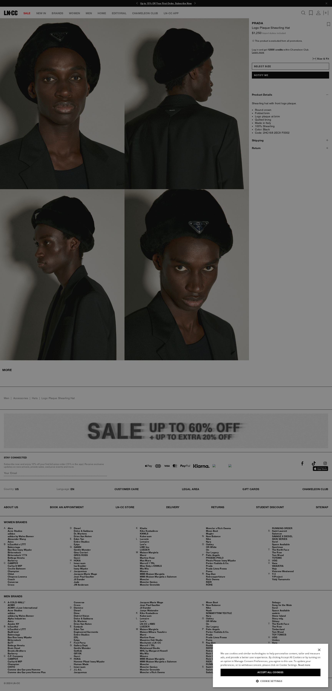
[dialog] (270, 665)
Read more (304, 665)
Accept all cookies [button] (270, 672)
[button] (270, 681)
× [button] (319, 650)
